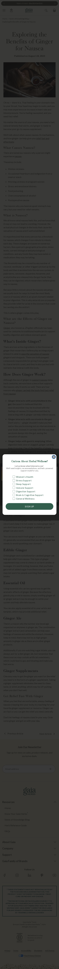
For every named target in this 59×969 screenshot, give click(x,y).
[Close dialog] (54, 457)
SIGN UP (29, 506)
